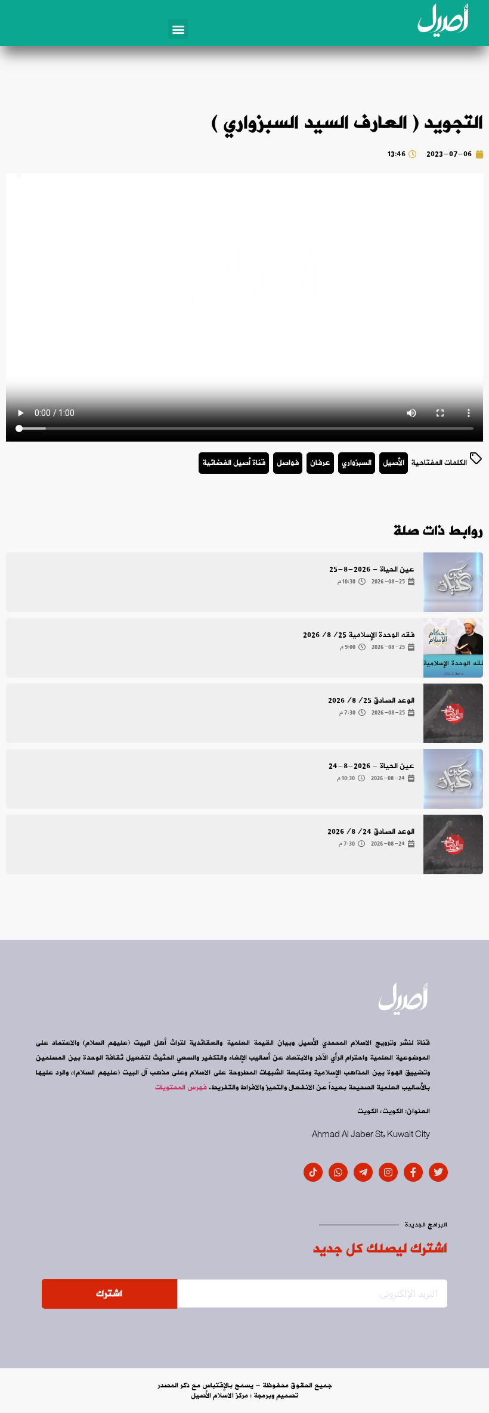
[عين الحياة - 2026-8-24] (453, 779)
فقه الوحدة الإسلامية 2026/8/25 (358, 635)
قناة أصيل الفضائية (233, 462)
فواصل (288, 462)
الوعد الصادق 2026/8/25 (371, 700)
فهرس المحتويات (181, 1087)
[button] (178, 29)
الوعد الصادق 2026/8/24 (370, 831)
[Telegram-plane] (363, 1172)
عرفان (320, 462)
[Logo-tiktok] (313, 1172)
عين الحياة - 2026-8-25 (371, 569)
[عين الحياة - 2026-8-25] (453, 582)
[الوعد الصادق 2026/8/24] (453, 844)
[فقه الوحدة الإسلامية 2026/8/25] (453, 648)
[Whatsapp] (338, 1172)
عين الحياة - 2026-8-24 (371, 766)
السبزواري (357, 462)
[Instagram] (388, 1172)
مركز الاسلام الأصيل (219, 1396)
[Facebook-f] (413, 1172)
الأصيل (393, 462)
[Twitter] (438, 1172)
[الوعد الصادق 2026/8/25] (453, 713)
